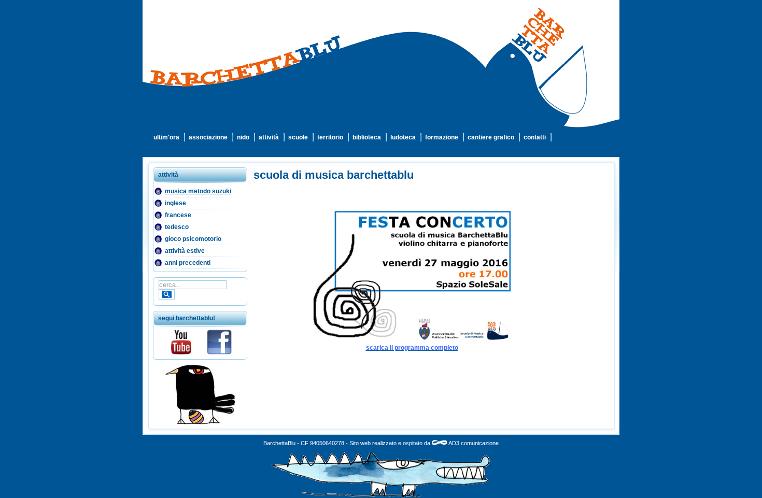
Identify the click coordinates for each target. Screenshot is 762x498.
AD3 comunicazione (473, 443)
